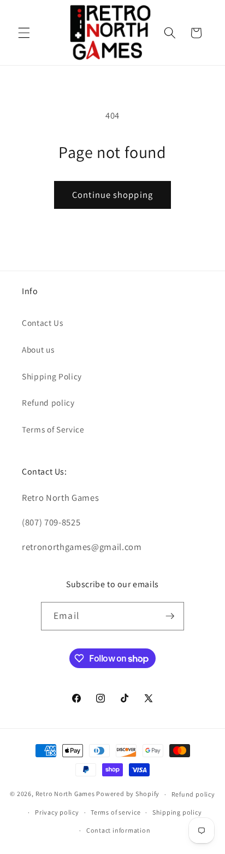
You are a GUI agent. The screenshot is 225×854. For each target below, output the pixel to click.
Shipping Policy (52, 376)
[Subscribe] (170, 616)
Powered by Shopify (127, 794)
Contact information (118, 830)
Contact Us (42, 322)
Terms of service (115, 812)
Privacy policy (57, 812)
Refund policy (48, 402)
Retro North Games (65, 794)
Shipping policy (177, 812)
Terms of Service (53, 429)
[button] (24, 33)
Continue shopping (112, 195)
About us (38, 349)
